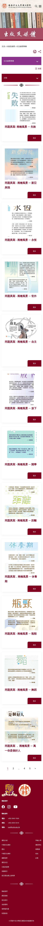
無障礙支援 (5, 909)
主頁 (3, 46)
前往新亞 (5, 900)
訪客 (36, 858)
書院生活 (5, 862)
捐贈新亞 (5, 871)
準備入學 (38, 840)
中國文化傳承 (6, 845)
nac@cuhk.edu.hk (14, 827)
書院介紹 (5, 840)
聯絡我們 (5, 891)
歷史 (3, 849)
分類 (5, 78)
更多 (34, 138)
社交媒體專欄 (22, 46)
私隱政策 (5, 913)
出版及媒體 (11, 46)
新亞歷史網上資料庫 (8, 875)
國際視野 (5, 858)
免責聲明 (5, 904)
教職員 (37, 849)
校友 (36, 853)
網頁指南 (5, 896)
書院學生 (38, 845)
